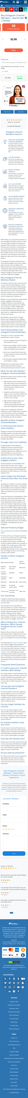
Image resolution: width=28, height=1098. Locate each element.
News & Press (14, 1079)
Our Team (14, 1082)
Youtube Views (14, 1019)
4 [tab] (17, 913)
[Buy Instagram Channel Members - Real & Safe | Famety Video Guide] (26, 18)
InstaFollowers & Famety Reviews (14, 1058)
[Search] (14, 2)
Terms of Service (14, 1041)
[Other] (25, 9)
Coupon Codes (14, 1069)
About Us (14, 1065)
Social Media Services (14, 1045)
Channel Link (4, 59)
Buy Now (20, 112)
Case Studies (14, 1086)
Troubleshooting (14, 1092)
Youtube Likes (14, 1025)
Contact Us (14, 1038)
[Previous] (2, 39)
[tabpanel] (14, 893)
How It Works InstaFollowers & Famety (14, 1089)
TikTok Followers (14, 1015)
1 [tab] (11, 913)
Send (14, 853)
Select (14, 50)
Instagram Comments (14, 1005)
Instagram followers (18, 642)
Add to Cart (7, 112)
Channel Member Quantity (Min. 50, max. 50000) (13, 67)
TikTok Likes (14, 1022)
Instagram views (5, 652)
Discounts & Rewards (14, 1062)
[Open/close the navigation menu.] (25, 2)
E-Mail (4, 815)
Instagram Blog (14, 1051)
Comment (6, 834)
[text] (14, 829)
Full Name (6, 804)
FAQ (14, 1048)
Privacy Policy (14, 1075)
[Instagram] (2, 9)
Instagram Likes (14, 1001)
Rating (5, 826)
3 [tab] (15, 913)
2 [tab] (13, 913)
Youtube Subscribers (14, 1012)
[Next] (25, 39)
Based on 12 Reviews (14, 122)
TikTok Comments (14, 1029)
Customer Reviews (14, 126)
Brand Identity (14, 1072)
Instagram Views (14, 1008)
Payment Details (14, 1055)
